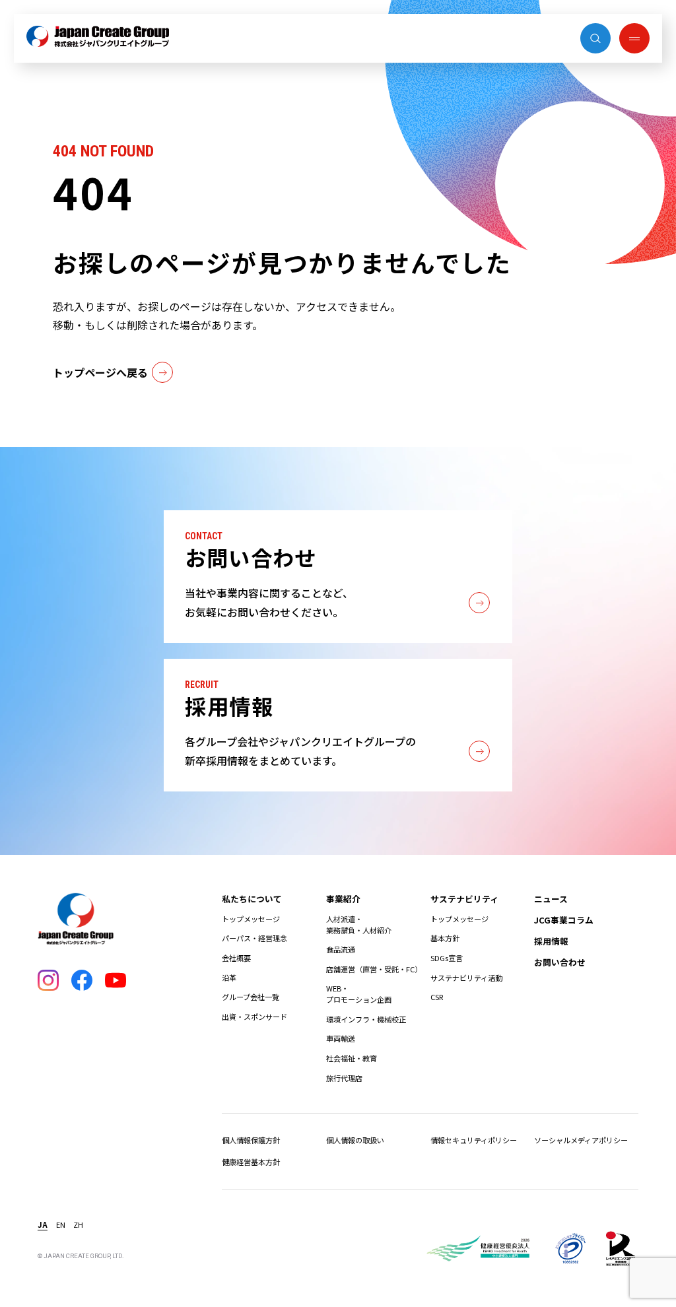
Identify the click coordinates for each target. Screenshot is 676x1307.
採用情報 (551, 941)
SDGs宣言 (446, 958)
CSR (436, 996)
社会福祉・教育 (351, 1058)
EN (60, 1224)
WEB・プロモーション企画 (358, 994)
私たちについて (252, 898)
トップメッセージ (251, 919)
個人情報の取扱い (355, 1140)
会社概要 (236, 958)
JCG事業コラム (563, 920)
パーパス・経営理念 (254, 938)
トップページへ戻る (100, 372)
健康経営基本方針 (251, 1161)
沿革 (229, 977)
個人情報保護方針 (251, 1140)
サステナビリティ (464, 898)
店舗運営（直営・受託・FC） (374, 969)
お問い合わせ (560, 962)
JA (43, 1224)
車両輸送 (340, 1038)
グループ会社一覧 (250, 996)
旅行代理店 (344, 1078)
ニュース (551, 898)
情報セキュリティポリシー (473, 1140)
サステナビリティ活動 (466, 977)
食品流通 (340, 949)
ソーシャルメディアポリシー (581, 1140)
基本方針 (444, 938)
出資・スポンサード (254, 1016)
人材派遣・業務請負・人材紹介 (358, 924)
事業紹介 (343, 898)
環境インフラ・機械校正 (366, 1019)
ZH (78, 1224)
